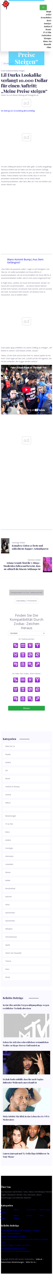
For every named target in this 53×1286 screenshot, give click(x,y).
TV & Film (47, 32)
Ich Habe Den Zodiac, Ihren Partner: (26, 673)
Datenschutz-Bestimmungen (12, 1262)
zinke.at (39, 1259)
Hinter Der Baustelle (47, 43)
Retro (49, 20)
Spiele (2, 1218)
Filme (49, 47)
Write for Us (30, 1262)
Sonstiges (47, 23)
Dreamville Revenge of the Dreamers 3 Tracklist (20, 1230)
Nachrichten (46, 35)
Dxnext (29, 1215)
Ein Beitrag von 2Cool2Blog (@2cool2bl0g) (18, 111)
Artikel (48, 14)
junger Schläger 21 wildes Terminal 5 (15, 1245)
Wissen (26, 708)
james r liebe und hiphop (11, 1233)
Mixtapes (47, 38)
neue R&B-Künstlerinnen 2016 (13, 1248)
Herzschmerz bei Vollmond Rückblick (15, 1251)
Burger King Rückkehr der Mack (13, 1236)
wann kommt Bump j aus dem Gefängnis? (25, 261)
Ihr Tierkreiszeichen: (26, 639)
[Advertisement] (26, 217)
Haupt (48, 11)
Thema (16, 1218)
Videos (16, 1209)
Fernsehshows (46, 17)
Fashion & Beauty (48, 28)
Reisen (16, 1215)
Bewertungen (45, 1209)
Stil (1, 1215)
